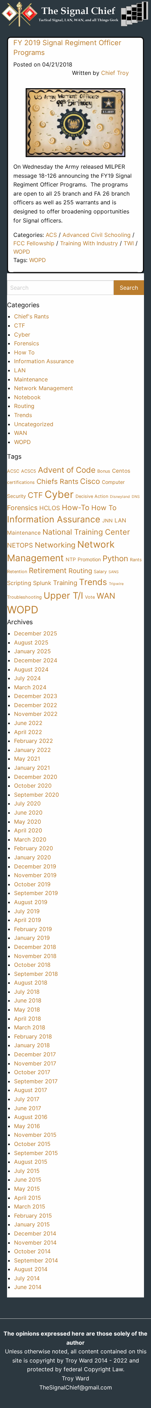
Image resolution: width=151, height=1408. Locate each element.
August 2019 (30, 902)
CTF (19, 325)
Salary (100, 571)
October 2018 (32, 964)
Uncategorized (33, 424)
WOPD (21, 251)
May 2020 (27, 821)
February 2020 (33, 848)
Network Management (43, 388)
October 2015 (32, 1143)
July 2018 (27, 991)
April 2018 (27, 1018)
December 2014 (35, 1233)
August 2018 (30, 982)
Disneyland (120, 496)
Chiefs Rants (57, 481)
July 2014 (27, 1278)
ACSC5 (28, 471)
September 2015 (36, 1152)
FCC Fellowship (33, 243)
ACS (51, 234)
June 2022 (28, 722)
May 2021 (27, 758)
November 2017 (35, 1063)
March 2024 (30, 687)
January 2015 (32, 1224)
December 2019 (35, 866)
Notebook (27, 397)
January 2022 (32, 749)
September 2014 (36, 1260)
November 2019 (35, 875)
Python (115, 558)
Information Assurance (44, 361)
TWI (129, 243)
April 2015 (27, 1197)
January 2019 (32, 937)
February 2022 (33, 740)
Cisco (90, 481)
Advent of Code (67, 469)
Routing (24, 405)
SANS (114, 572)
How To (24, 352)
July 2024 (27, 678)
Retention (17, 571)
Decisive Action (92, 496)
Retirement (48, 570)
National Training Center (86, 531)
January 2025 (32, 651)
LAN (20, 370)
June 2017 (27, 1108)
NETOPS (20, 545)
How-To (76, 507)
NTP (71, 559)
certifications (21, 482)
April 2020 (28, 830)
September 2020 (36, 794)
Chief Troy (115, 72)
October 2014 (32, 1251)
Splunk (42, 582)
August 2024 (31, 669)
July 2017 (26, 1099)
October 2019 (32, 884)
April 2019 (27, 919)
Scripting (19, 582)
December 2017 (35, 1054)
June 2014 (27, 1286)
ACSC (13, 471)
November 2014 (35, 1242)
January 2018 (32, 1045)
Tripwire (116, 584)
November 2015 (35, 1134)
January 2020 (32, 857)
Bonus (103, 471)
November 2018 (35, 955)
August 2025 (31, 642)
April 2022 (28, 731)
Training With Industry (89, 243)
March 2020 (30, 839)
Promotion (89, 559)
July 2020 (27, 803)
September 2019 (36, 892)
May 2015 (27, 1188)
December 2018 (35, 946)
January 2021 (32, 767)
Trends (23, 414)
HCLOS (49, 508)
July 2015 (27, 1170)
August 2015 (30, 1161)
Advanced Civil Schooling (97, 234)
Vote (90, 597)
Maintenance (31, 379)
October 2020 (33, 785)
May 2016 (27, 1125)
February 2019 (33, 928)
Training (65, 582)
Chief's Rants (31, 316)
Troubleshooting (24, 597)
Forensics (26, 343)
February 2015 (33, 1215)
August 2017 (30, 1089)
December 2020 (35, 776)
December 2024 (35, 660)
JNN (107, 520)
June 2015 (27, 1179)
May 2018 (27, 1009)
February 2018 (33, 1036)
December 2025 (35, 633)
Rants (136, 559)
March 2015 (29, 1206)
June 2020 (28, 812)
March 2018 (29, 1027)
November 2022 (36, 713)
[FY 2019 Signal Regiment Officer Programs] (75, 122)
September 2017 (36, 1081)
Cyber (22, 334)
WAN (20, 432)
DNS (136, 496)
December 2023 (35, 695)
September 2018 (36, 973)
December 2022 (35, 705)
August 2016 (30, 1116)
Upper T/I (63, 595)
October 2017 (32, 1072)
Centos (121, 470)
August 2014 (30, 1269)
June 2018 (27, 1000)
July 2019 (27, 911)
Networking (55, 545)
